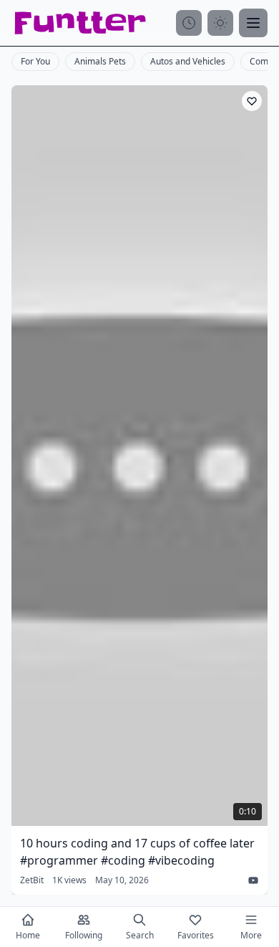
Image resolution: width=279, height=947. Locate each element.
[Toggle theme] (220, 23)
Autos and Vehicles (187, 61)
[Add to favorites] (252, 101)
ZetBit (32, 880)
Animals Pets (100, 61)
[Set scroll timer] (189, 23)
